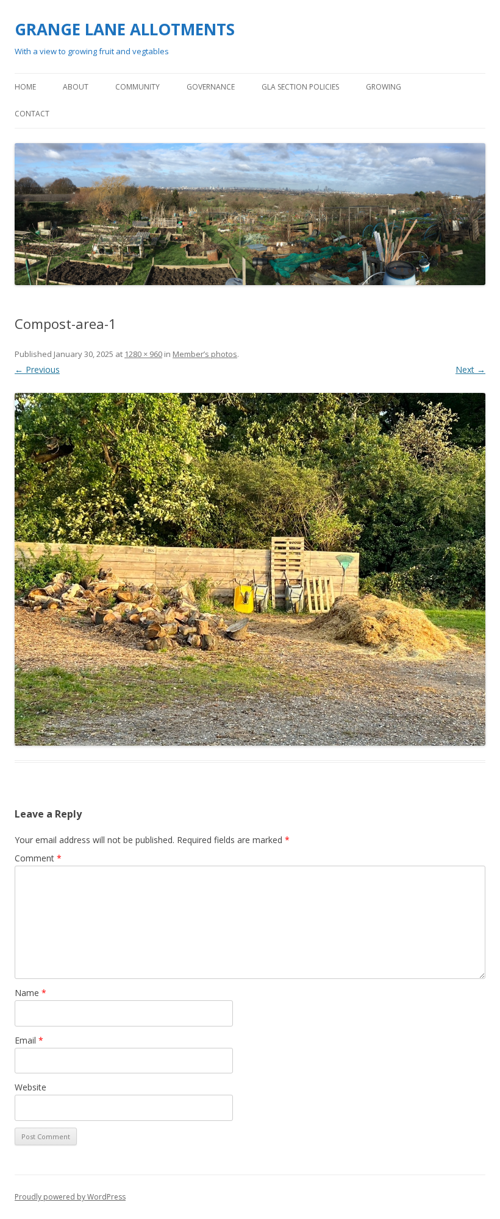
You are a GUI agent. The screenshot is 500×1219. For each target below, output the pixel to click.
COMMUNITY (137, 87)
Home (25, 87)
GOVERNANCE (211, 87)
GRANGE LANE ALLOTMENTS (125, 29)
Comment (38, 858)
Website (30, 1087)
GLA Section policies (300, 87)
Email (29, 1040)
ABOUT (75, 87)
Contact (32, 113)
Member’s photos (205, 353)
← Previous (37, 369)
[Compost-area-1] (250, 569)
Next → (470, 369)
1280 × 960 (143, 353)
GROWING (383, 87)
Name (30, 992)
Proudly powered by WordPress (70, 1197)
